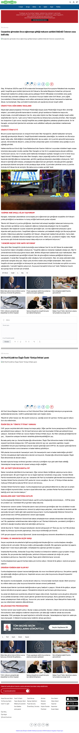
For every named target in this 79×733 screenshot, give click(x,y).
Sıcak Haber (55, 709)
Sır (27, 273)
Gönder (7, 341)
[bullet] (28, 341)
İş (17, 273)
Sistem (20, 637)
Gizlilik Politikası (32, 730)
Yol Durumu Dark (6, 701)
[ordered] (26, 341)
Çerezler (39, 730)
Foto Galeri (54, 698)
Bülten (34, 7)
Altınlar (43, 698)
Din (40, 7)
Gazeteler (54, 706)
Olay (22, 273)
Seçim (13, 637)
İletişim (25, 730)
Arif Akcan (5, 273)
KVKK (44, 730)
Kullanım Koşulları (51, 730)
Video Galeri (55, 701)
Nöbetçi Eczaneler (20, 704)
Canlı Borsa (30, 698)
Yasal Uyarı (60, 730)
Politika (58, 7)
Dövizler (43, 701)
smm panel (17, 709)
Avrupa (28, 7)
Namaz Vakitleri (32, 701)
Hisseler (43, 704)
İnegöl (12, 273)
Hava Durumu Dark (7, 698)
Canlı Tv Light (5, 704)
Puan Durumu (31, 704)
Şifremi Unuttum (6, 717)
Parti (7, 637)
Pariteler (43, 709)
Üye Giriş (3, 712)
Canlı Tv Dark (18, 698)
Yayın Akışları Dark (20, 701)
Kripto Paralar (45, 706)
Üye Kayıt (4, 714)
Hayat (51, 7)
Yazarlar (53, 704)
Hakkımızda (19, 730)
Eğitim (45, 7)
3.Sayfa (21, 7)
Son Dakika (17, 706)
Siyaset (27, 637)
